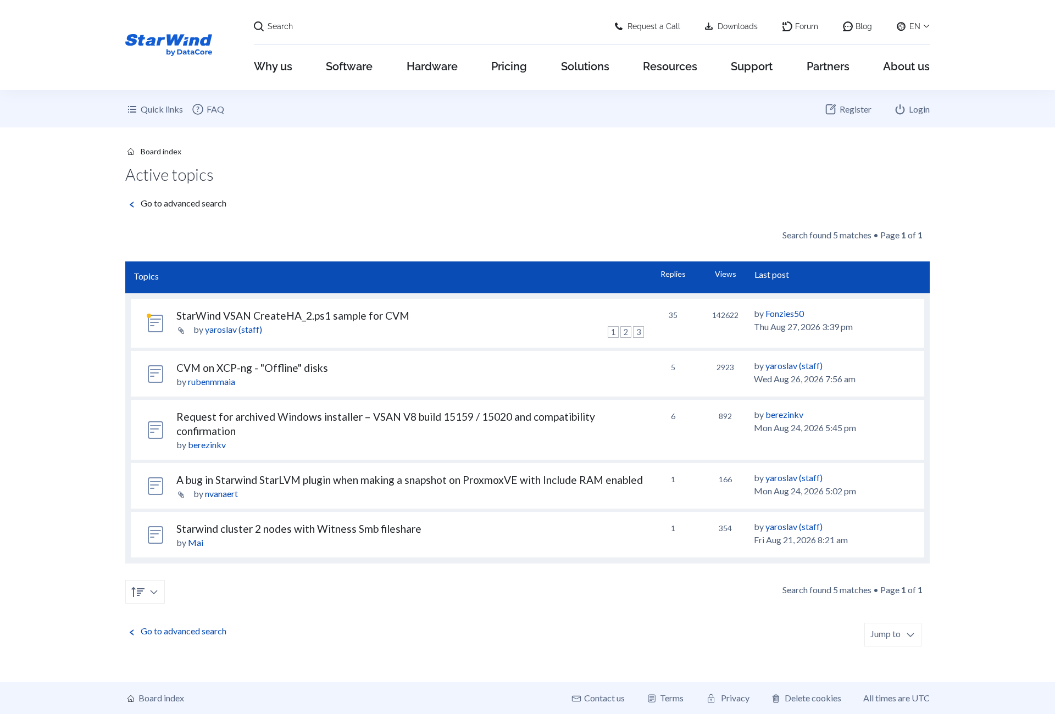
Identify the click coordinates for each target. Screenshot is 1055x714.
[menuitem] (207, 109)
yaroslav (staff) (233, 329)
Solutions (585, 66)
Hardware (432, 66)
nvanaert (221, 493)
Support (752, 66)
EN (914, 26)
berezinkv (207, 444)
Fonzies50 (784, 313)
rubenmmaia (211, 381)
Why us (273, 66)
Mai (195, 542)
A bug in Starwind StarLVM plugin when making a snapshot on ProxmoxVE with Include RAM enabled (409, 479)
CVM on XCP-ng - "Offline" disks (252, 367)
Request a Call (654, 26)
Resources (670, 66)
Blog (864, 26)
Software (349, 66)
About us (906, 66)
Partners (828, 66)
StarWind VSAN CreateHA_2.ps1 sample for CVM (292, 315)
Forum (806, 26)
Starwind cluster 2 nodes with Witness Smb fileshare (298, 528)
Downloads (738, 26)
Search (280, 26)
